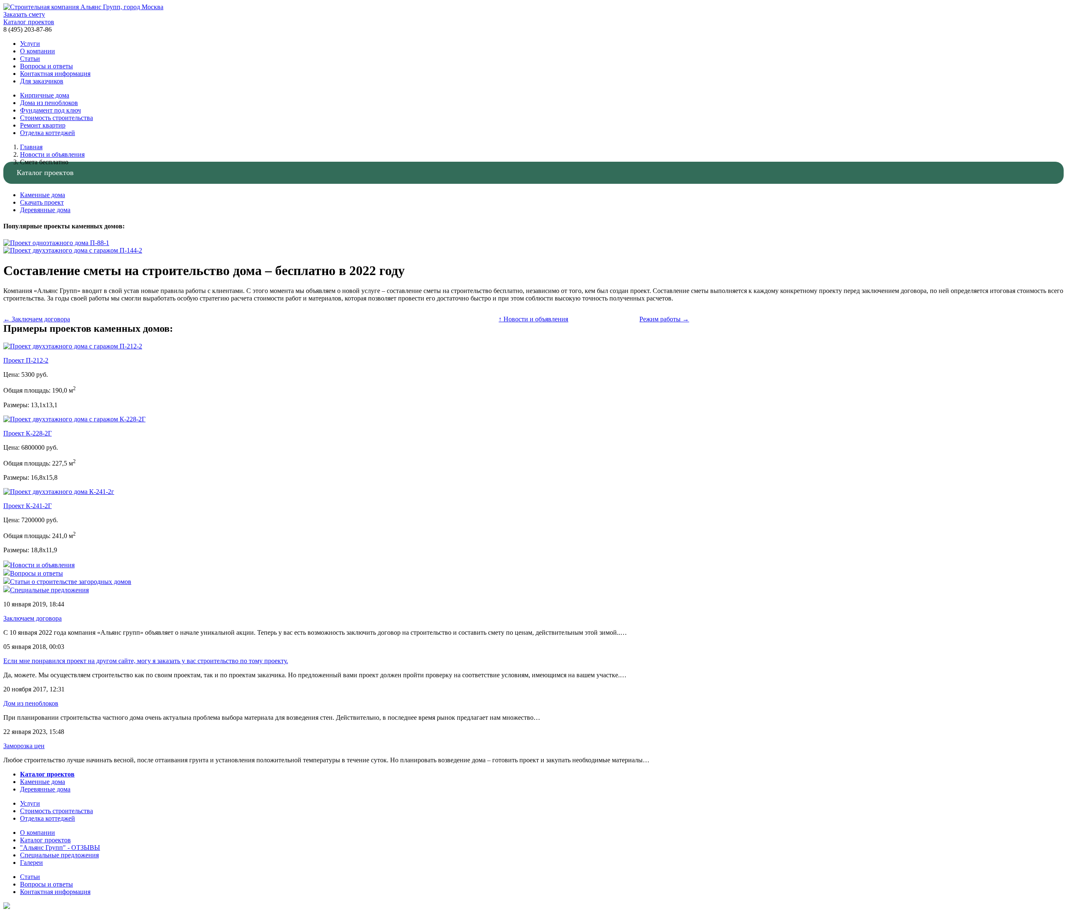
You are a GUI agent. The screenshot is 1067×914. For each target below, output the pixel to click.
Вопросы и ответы (46, 66)
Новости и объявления (52, 154)
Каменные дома (42, 194)
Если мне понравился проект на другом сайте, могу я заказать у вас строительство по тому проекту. (145, 660)
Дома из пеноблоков (49, 102)
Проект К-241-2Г (27, 505)
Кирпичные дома (44, 95)
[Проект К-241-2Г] (58, 491)
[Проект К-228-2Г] (74, 419)
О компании (37, 51)
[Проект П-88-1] (56, 242)
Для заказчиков (41, 81)
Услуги (30, 43)
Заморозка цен (24, 745)
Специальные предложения (59, 855)
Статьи (30, 58)
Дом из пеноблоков (30, 703)
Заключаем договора (32, 618)
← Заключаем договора (36, 319)
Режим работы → (664, 319)
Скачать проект (42, 202)
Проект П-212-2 (25, 360)
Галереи (31, 862)
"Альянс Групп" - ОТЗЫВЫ (60, 847)
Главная (31, 146)
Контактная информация (55, 73)
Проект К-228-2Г (27, 433)
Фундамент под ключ (50, 110)
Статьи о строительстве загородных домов (70, 581)
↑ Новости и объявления (533, 319)
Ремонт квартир (42, 125)
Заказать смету (24, 14)
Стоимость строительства (56, 117)
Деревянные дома (45, 209)
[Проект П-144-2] (72, 250)
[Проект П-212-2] (72, 346)
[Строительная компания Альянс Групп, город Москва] (83, 6)
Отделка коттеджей (47, 132)
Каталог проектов (28, 21)
